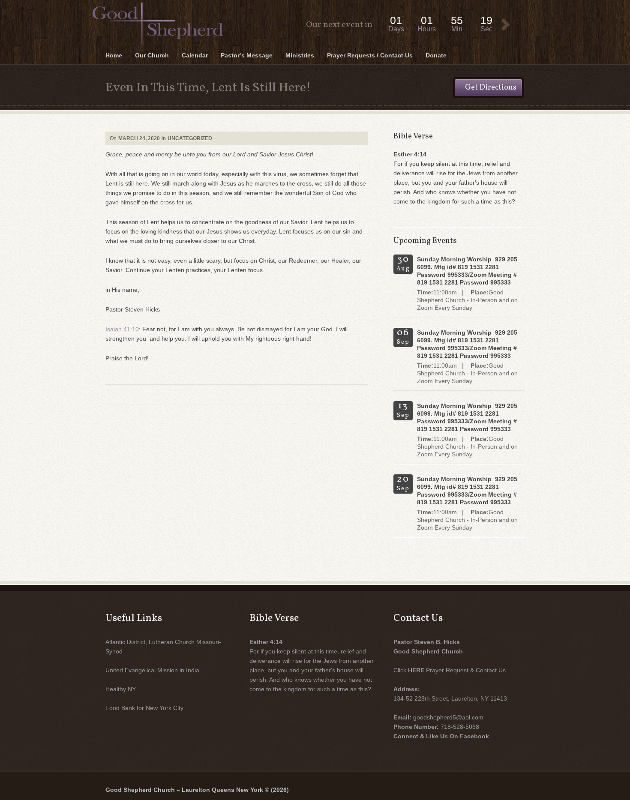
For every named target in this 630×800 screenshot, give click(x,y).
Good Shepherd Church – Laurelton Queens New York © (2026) (197, 789)
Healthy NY (120, 689)
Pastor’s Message (247, 55)
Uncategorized (190, 138)
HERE (416, 670)
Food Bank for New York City (144, 707)
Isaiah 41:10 (122, 329)
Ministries (299, 55)
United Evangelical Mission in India (152, 670)
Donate (436, 55)
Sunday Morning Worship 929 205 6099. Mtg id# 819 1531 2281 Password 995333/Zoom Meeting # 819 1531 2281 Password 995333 (467, 271)
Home (113, 55)
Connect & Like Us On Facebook (441, 736)
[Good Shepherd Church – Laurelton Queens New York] (315, 1)
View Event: (505, 24)
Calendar (195, 55)
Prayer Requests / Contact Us (370, 55)
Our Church (152, 55)
